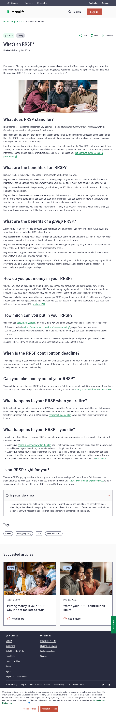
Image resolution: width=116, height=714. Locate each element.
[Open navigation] (107, 11)
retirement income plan (60, 415)
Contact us (93, 3)
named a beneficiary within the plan (34, 445)
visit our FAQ (39, 304)
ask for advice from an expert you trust (85, 480)
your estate (100, 458)
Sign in (94, 12)
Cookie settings (29, 708)
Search (77, 12)
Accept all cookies (49, 708)
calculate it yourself (26, 322)
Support (105, 3)
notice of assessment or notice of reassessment (46, 327)
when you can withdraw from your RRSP (93, 389)
